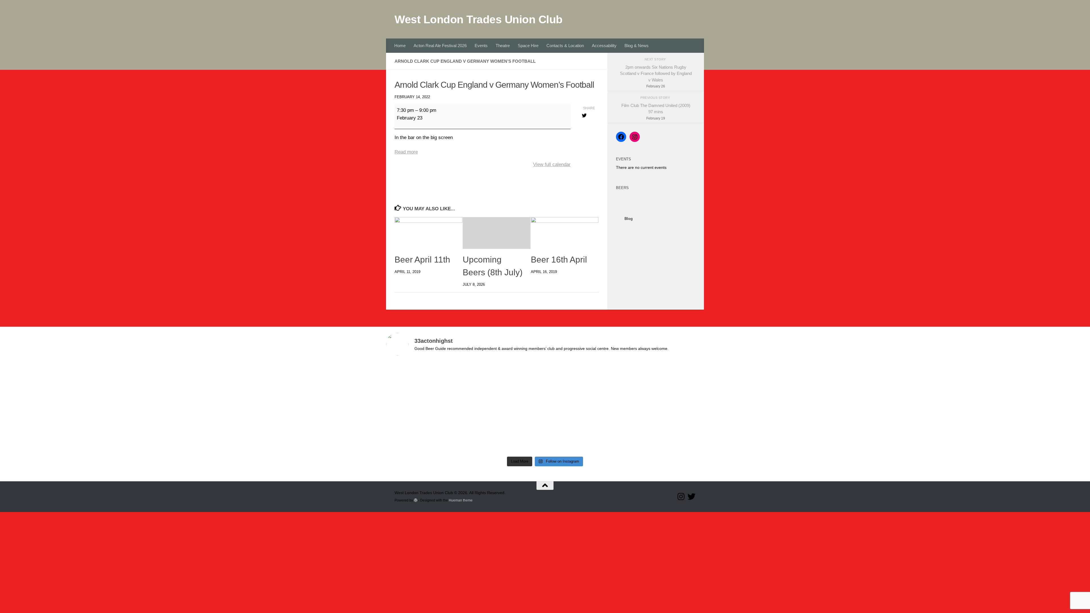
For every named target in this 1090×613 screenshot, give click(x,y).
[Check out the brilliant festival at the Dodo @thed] (665, 430)
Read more (406, 152)
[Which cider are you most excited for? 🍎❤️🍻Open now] (504, 384)
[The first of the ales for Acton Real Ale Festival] (504, 430)
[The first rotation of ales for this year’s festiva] (424, 430)
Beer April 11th (422, 259)
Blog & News (636, 45)
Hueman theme (461, 500)
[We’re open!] (585, 384)
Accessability (604, 45)
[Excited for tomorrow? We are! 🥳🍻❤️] (665, 384)
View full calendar (552, 164)
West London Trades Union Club (479, 19)
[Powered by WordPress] (415, 500)
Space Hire (528, 45)
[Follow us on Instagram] (681, 497)
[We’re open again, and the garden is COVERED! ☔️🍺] (424, 384)
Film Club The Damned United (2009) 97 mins (655, 111)
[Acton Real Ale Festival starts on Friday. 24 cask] (585, 430)
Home (400, 45)
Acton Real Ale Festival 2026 (440, 45)
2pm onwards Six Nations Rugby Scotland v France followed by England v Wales (656, 77)
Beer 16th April (559, 259)
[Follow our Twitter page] (691, 497)
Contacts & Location (565, 45)
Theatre (503, 45)
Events (481, 45)
